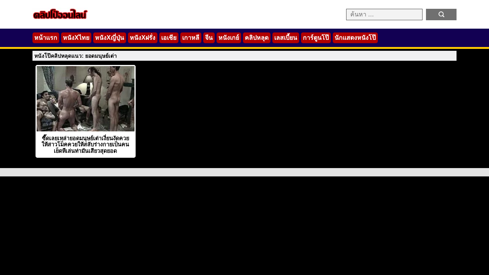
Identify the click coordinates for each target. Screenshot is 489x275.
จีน (209, 37)
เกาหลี (190, 37)
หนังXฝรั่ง (142, 37)
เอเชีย (168, 37)
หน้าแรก (45, 37)
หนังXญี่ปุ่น (109, 37)
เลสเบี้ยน (285, 37)
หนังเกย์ (229, 37)
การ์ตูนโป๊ (316, 37)
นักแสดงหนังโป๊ (355, 37)
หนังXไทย (76, 37)
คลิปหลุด (257, 37)
